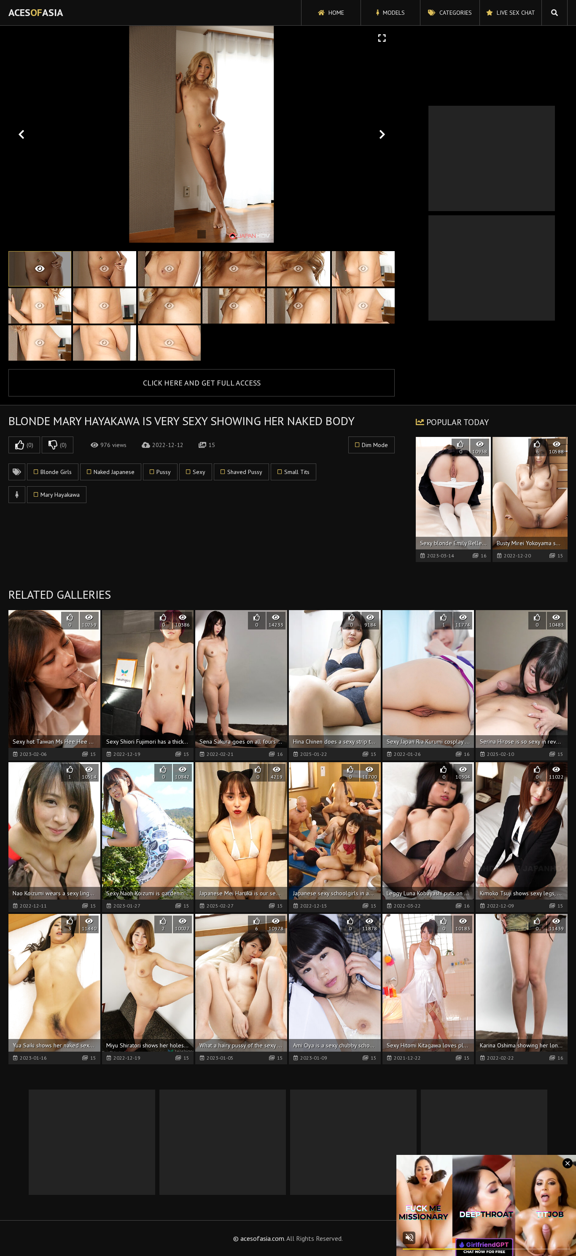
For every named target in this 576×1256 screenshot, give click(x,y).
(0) (30, 445)
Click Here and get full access (202, 383)
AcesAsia (35, 12)
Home (335, 12)
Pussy (163, 472)
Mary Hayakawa (60, 494)
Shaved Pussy (244, 472)
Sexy (199, 472)
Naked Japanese (114, 472)
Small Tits (297, 472)
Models (393, 12)
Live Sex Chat (515, 12)
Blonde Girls (56, 472)
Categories (455, 12)
